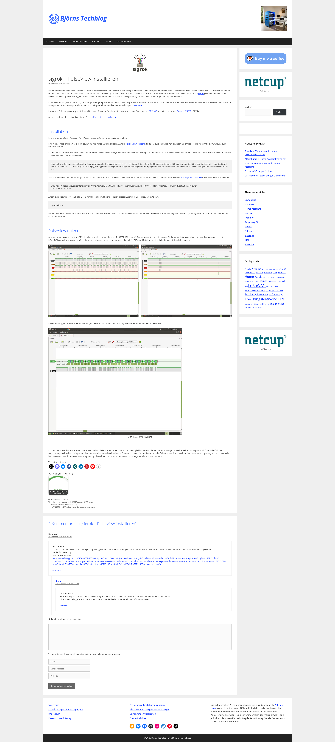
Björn (58, 581)
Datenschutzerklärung (59, 718)
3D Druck (63, 41)
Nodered (260, 290)
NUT (270, 291)
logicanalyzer (56, 502)
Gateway (268, 272)
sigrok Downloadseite (135, 143)
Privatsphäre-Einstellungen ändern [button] (147, 704)
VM (246, 307)
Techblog (50, 41)
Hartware (249, 204)
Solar (266, 294)
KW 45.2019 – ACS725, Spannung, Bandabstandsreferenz (73, 507)
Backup (269, 269)
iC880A (256, 281)
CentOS (282, 269)
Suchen (248, 106)
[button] (51, 466)
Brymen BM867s (184, 111)
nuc (267, 291)
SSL (270, 294)
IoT (283, 281)
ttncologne (248, 304)
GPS (275, 272)
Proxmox (96, 41)
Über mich (53, 704)
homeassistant (274, 277)
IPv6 (246, 286)
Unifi (262, 304)
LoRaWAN (257, 285)
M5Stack (269, 286)
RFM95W (73, 502)
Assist (264, 269)
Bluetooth (275, 269)
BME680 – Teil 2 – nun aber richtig (64, 504)
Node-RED (250, 290)
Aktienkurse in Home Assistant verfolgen (265, 158)
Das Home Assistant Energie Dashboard (265, 175)
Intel (279, 281)
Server (108, 41)
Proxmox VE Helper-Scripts (258, 171)
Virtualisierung (276, 303)
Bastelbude (55, 499)
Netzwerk (250, 213)
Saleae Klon (136, 105)
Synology (249, 235)
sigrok (201, 93)
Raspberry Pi (251, 222)
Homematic (249, 281)
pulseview (66, 502)
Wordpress (251, 307)
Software (64, 499)
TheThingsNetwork (261, 299)
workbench (259, 307)
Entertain (248, 273)
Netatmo (277, 286)
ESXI (253, 272)
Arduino (256, 269)
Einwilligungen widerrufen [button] (143, 713)
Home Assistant (80, 41)
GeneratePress (184, 738)
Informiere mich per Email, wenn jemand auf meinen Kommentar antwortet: (85, 654)
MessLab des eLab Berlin (104, 117)
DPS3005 (153, 111)
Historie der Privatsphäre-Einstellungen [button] (149, 709)
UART (86, 502)
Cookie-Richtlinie (138, 718)
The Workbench (124, 41)
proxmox (277, 290)
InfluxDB (263, 281)
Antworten (56, 570)
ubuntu (91, 502)
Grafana (282, 272)
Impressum (54, 713)
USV (265, 304)
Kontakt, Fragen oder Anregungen (65, 709)
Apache (248, 269)
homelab (282, 277)
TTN (247, 239)
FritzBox (259, 272)
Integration (273, 281)
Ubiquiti (256, 304)
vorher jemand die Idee (191, 177)
